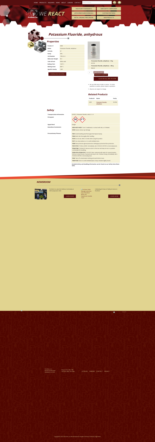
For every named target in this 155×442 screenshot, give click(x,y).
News (58, 3)
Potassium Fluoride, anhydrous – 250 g (102, 66)
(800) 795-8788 (71, 371)
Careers (70, 3)
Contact (78, 3)
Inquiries (51, 3)
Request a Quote (101, 75)
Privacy (106, 371)
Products (42, 3)
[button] (70, 196)
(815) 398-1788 (69, 370)
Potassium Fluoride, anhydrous (101, 103)
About (63, 3)
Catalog (85, 371)
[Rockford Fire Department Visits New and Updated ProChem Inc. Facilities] (87, 249)
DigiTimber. (98, 436)
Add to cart (98, 72)
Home (36, 3)
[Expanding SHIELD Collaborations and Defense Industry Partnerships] (41, 194)
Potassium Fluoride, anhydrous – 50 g (102, 61)
